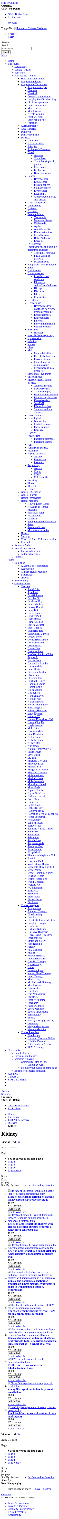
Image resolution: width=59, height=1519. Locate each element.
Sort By (5, 1185)
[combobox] (16, 48)
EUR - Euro (14, 17)
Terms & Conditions (18, 1503)
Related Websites (17, 1511)
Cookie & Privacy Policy (21, 1509)
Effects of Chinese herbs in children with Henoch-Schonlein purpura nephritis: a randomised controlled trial (30, 1226)
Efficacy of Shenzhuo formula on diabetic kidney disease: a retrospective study (31, 1198)
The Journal (14, 1117)
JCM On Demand (17, 1079)
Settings (5, 1094)
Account (5, 1091)
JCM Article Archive (18, 1120)
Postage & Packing (18, 1506)
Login (11, 36)
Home (11, 60)
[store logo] (30, 28)
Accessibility (14, 1514)
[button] (17, 1212)
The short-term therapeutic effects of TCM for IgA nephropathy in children (31, 1312)
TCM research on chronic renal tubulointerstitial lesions (25, 1366)
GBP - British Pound (18, 14)
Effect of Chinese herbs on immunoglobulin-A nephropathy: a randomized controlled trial (32, 1253)
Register (12, 33)
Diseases (12, 1122)
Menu (4, 55)
